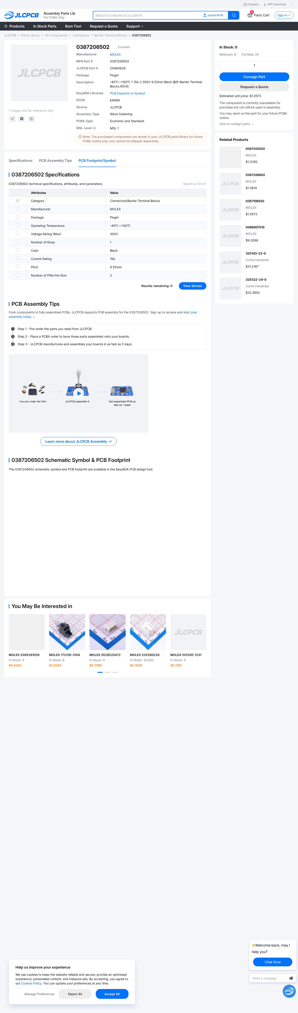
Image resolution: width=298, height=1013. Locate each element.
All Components (56, 35)
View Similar (192, 286)
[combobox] (145, 15)
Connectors (81, 35)
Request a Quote (254, 87)
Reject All (75, 994)
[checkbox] (17, 200)
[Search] (233, 15)
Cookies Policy (31, 983)
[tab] (21, 160)
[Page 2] (107, 672)
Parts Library (30, 35)
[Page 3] (115, 672)
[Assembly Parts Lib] (21, 15)
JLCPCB (10, 35)
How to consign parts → (236, 124)
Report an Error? (194, 184)
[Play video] (78, 393)
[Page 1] (100, 672)
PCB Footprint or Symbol (127, 93)
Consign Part (254, 77)
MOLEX (115, 54)
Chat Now (273, 962)
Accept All (112, 994)
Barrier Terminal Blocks (110, 35)
